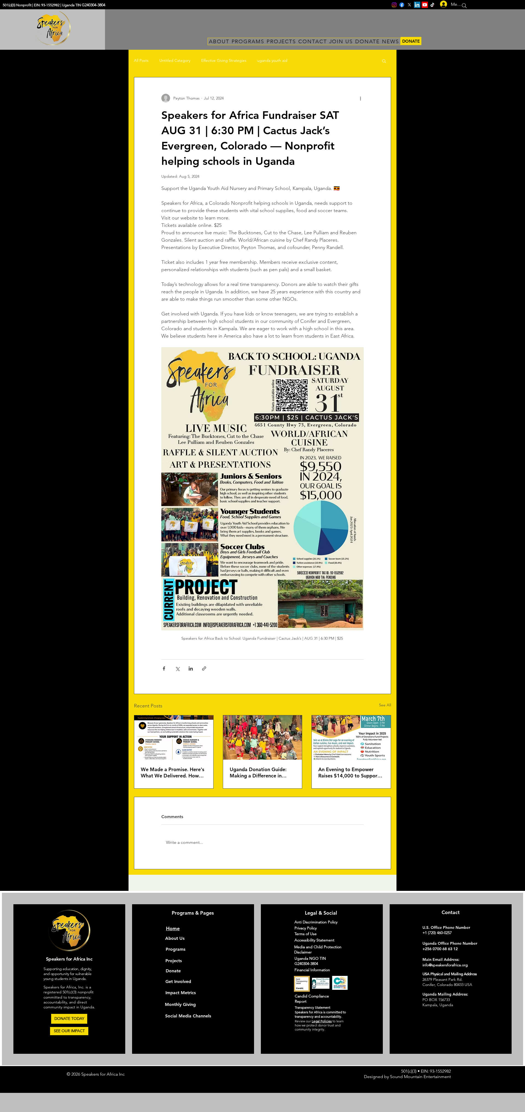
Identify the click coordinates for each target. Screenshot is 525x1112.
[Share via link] (204, 668)
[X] (409, 5)
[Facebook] (402, 5)
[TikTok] (432, 5)
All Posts (141, 60)
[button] (384, 60)
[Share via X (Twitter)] (177, 668)
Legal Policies (322, 1021)
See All (385, 705)
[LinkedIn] (417, 5)
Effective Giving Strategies (223, 60)
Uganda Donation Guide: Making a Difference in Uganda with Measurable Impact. (258, 772)
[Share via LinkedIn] (190, 668)
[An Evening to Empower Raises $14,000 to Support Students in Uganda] (351, 737)
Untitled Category (174, 60)
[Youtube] (425, 5)
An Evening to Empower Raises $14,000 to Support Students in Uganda (348, 772)
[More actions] (360, 98)
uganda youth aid (272, 60)
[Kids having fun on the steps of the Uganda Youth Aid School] (262, 737)
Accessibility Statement (314, 940)
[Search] (464, 5)
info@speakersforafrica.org (445, 964)
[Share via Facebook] (164, 668)
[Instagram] (394, 5)
